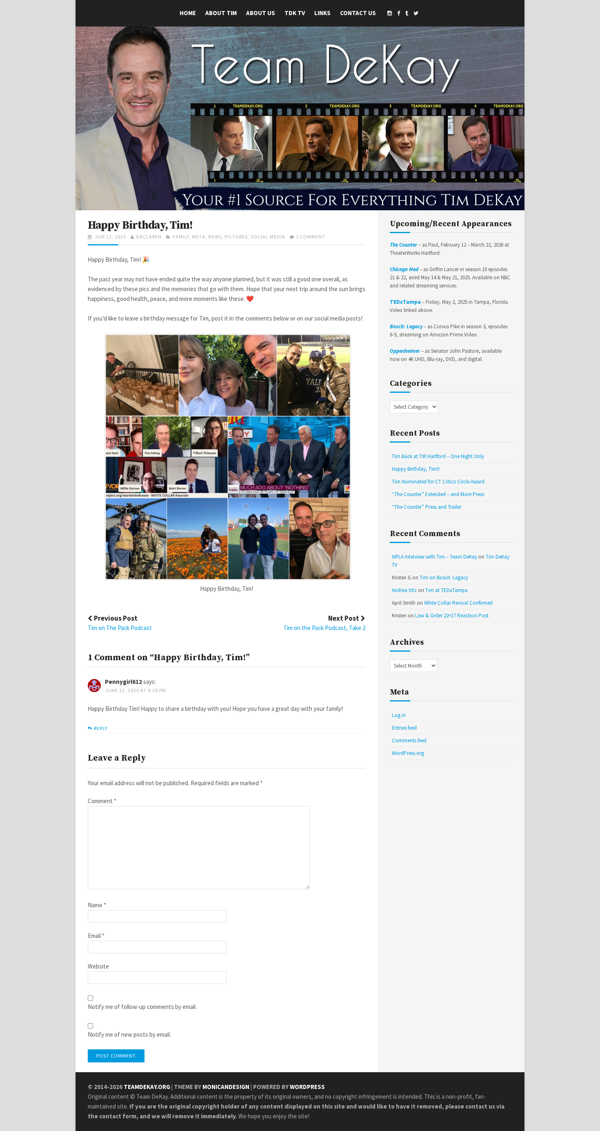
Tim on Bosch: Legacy (444, 577)
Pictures (236, 237)
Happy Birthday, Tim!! (416, 468)
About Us (260, 13)
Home (188, 13)
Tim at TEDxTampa (446, 590)
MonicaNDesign (225, 1087)
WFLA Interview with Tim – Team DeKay (434, 556)
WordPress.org (408, 753)
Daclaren (149, 237)
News (215, 237)
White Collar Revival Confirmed (458, 602)
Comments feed (409, 740)
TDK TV (294, 13)
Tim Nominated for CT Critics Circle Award (438, 481)
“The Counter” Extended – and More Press (438, 494)
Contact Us (358, 13)
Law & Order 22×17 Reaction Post (452, 615)
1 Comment (310, 237)
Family (181, 237)
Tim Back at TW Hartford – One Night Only (438, 456)
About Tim (221, 13)
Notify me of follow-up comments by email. (142, 1007)
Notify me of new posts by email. (129, 1034)
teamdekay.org (147, 1087)
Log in (399, 715)
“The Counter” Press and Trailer (426, 506)
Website (98, 966)
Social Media (268, 237)
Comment (102, 801)
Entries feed (404, 727)
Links (322, 13)
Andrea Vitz (404, 590)
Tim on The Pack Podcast (120, 628)
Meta (198, 237)
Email (96, 936)
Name (97, 905)
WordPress (307, 1087)
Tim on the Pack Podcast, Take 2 (324, 628)
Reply (100, 728)
